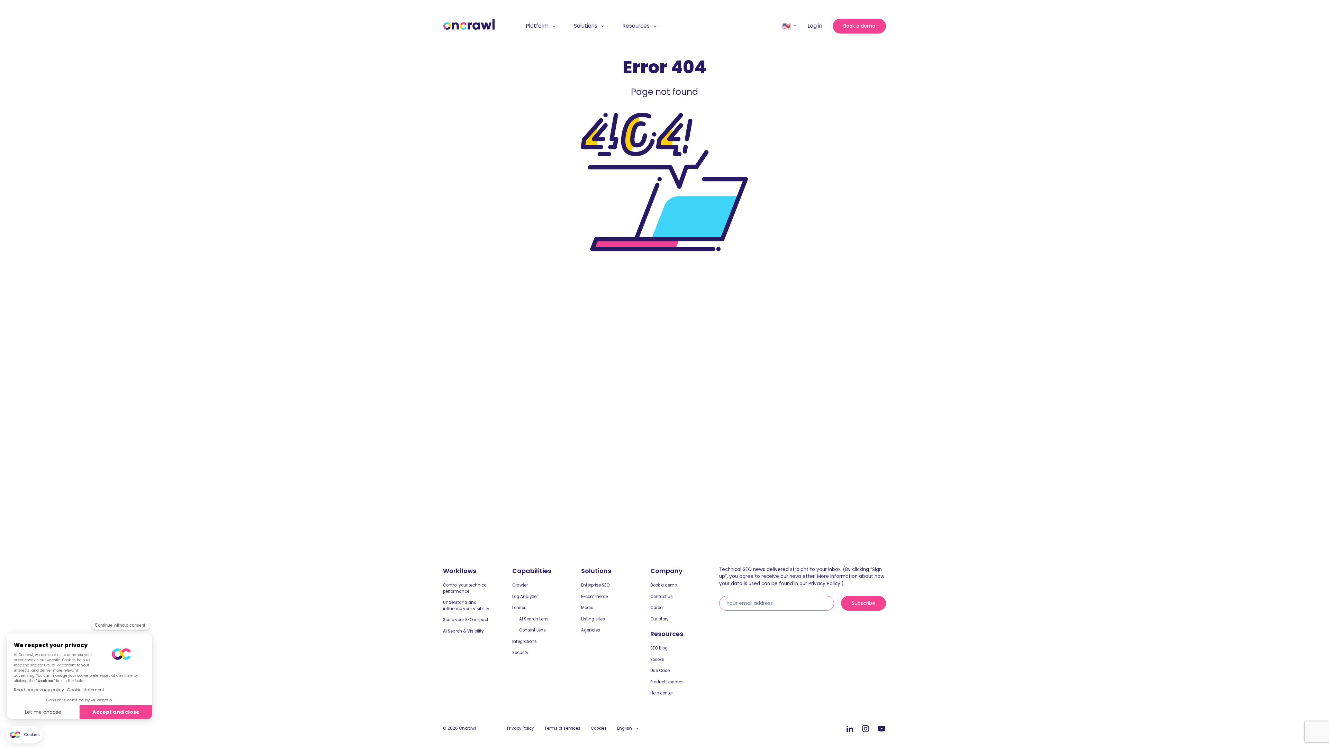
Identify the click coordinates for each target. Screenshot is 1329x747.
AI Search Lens (534, 619)
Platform (537, 25)
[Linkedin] (849, 729)
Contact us (661, 596)
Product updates (667, 682)
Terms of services (562, 728)
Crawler (520, 585)
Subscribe (863, 603)
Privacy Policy (520, 728)
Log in (815, 25)
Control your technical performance (465, 588)
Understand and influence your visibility (466, 605)
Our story (659, 619)
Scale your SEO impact (465, 619)
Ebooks (657, 659)
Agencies (590, 630)
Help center (661, 693)
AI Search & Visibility (463, 631)
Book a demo (859, 25)
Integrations (524, 641)
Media (587, 607)
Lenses (519, 607)
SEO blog (659, 648)
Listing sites (593, 619)
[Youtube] (881, 729)
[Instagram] (865, 729)
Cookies (599, 728)
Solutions (585, 25)
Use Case (660, 670)
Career (657, 607)
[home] (469, 24)
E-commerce (594, 596)
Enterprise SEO (595, 585)
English (624, 728)
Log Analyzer (525, 596)
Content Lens (532, 630)
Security (520, 652)
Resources (636, 25)
